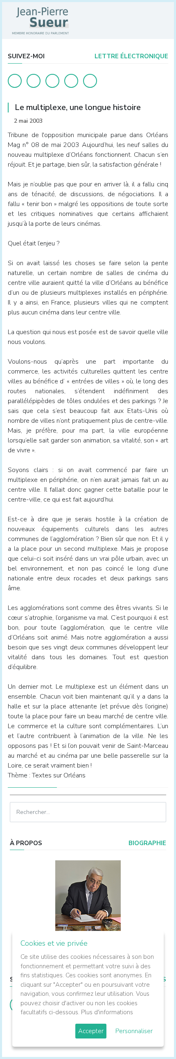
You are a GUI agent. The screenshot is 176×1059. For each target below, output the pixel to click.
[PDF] (160, 120)
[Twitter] (34, 81)
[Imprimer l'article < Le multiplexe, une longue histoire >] (147, 120)
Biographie (146, 843)
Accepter (91, 1031)
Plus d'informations (107, 1012)
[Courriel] (90, 81)
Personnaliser (134, 1031)
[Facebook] (15, 81)
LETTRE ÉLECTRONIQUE (130, 56)
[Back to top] (151, 1034)
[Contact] (71, 81)
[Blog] (52, 81)
